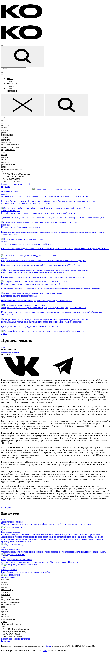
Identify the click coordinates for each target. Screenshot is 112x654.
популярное (6, 191)
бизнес (10, 78)
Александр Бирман (10, 352)
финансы (11, 81)
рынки (4, 132)
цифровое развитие (10, 145)
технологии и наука (10, 210)
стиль (9, 88)
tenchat (26, 184)
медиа (4, 154)
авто (3, 152)
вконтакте (18, 184)
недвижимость (8, 149)
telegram (4, 184)
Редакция (5, 186)
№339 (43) (6, 508)
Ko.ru (48, 646)
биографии (12, 91)
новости (5, 125)
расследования (8, 164)
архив (4, 167)
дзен (11, 184)
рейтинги (5, 140)
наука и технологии (10, 147)
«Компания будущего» (11, 169)
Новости (17, 191)
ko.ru (45, 650)
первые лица (12, 83)
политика (5, 162)
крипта (4, 157)
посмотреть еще (8, 577)
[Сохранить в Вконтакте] (22, 375)
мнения (10, 86)
